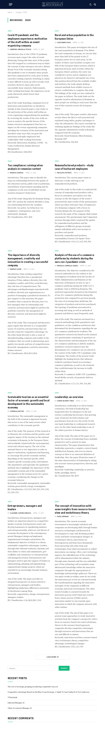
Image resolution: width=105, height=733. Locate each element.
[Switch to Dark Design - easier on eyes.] (90, 4)
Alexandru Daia (64, 42)
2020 (10, 31)
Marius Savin (15, 269)
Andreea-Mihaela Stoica (20, 49)
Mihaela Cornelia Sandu (67, 266)
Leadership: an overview (69, 396)
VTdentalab (12, 697)
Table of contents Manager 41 (20, 708)
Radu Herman (63, 516)
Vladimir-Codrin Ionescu (20, 513)
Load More (51, 657)
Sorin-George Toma (65, 401)
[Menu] (10, 4)
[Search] (94, 4)
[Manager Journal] (52, 4)
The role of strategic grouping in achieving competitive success (33, 686)
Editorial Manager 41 (16, 702)
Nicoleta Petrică (64, 173)
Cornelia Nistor (17, 411)
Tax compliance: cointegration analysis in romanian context (25, 167)
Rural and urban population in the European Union (74, 36)
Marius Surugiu (16, 173)
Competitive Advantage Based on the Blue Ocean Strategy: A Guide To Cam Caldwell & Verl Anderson (48, 692)
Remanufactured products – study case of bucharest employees (74, 167)
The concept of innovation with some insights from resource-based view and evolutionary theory (75, 509)
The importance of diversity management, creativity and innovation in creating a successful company (28, 260)
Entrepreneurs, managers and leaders (25, 507)
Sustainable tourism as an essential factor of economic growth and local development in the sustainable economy (28, 402)
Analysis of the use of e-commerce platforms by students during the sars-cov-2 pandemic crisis (74, 258)
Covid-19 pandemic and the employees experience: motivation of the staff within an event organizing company (27, 40)
